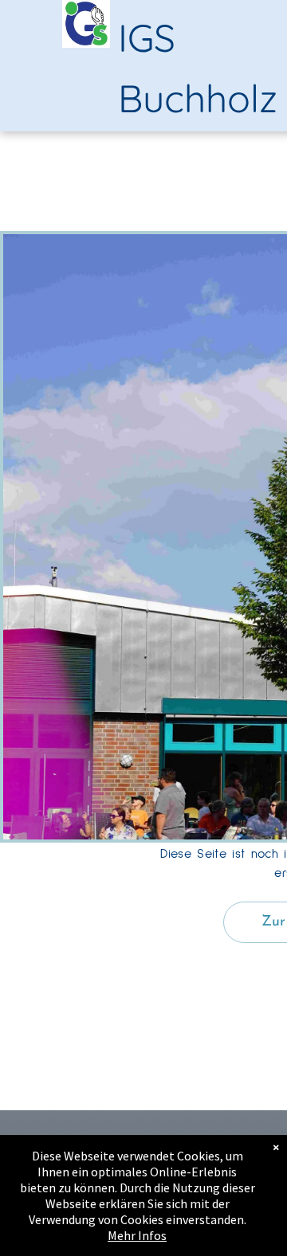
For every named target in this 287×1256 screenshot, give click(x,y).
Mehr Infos (137, 1235)
